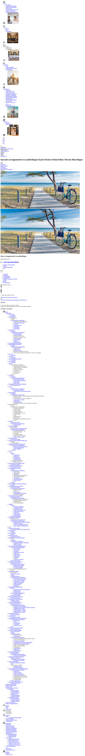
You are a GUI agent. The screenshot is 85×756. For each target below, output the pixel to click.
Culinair (5, 27)
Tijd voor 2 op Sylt (18, 625)
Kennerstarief (16, 328)
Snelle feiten (3, 164)
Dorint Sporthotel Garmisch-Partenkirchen (17, 483)
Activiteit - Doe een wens (13, 743)
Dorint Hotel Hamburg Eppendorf (15, 495)
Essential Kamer (17, 515)
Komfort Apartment (15, 699)
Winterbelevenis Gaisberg (19, 608)
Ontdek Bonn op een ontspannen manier (22, 391)
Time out (16, 340)
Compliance (5, 275)
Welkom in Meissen (18, 583)
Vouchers (5, 121)
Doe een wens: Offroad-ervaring (20, 446)
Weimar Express (17, 648)
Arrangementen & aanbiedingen (18, 320)
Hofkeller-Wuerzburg (18, 667)
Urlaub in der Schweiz (10, 102)
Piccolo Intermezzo (18, 334)
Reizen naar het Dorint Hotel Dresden (19, 428)
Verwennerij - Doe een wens (14, 742)
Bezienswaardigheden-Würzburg (18, 662)
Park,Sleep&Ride (17, 594)
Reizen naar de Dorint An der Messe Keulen (20, 529)
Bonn (9, 386)
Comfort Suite (17, 454)
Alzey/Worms (11, 314)
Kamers (12, 453)
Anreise (12, 469)
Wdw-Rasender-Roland (19, 379)
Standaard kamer (17, 459)
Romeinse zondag (17, 338)
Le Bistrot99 (8, 31)
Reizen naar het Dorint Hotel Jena (18, 519)
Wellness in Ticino (18, 543)
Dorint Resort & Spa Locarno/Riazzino (16, 537)
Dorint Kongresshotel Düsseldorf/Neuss (16, 444)
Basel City (10, 354)
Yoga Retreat (16, 671)
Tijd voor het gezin (18, 350)
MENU (2, 153)
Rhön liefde (16, 326)
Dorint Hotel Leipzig (12, 535)
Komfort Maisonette (15, 695)
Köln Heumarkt (11, 530)
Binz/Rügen (11, 375)
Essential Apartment (18, 509)
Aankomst (13, 315)
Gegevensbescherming (8, 267)
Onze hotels (8, 4)
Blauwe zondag (17, 554)
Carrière (5, 280)
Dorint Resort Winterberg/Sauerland (16, 656)
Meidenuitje (16, 474)
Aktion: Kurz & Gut (10, 91)
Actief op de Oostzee (18, 673)
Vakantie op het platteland (11, 93)
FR (4, 143)
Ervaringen (5, 64)
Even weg (16, 324)
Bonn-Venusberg (12, 392)
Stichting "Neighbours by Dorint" (10, 279)
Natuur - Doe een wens (13, 741)
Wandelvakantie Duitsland (11, 96)
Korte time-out (17, 477)
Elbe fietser (16, 551)
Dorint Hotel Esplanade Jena (14, 517)
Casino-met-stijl (17, 424)
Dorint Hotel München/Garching (15, 587)
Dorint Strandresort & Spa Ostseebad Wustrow (18, 668)
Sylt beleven (16, 624)
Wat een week (17, 620)
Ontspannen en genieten (19, 582)
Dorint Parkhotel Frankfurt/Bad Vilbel (16, 463)
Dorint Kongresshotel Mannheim (15, 561)
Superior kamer (17, 457)
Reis (12, 387)
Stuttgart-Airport (11, 615)
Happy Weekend (17, 448)
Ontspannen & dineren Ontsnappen (21, 542)
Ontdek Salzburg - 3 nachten (20, 609)
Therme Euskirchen (18, 402)
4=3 (14, 481)
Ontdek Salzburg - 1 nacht (19, 612)
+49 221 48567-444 (5, 151)
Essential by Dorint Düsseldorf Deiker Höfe (17, 440)
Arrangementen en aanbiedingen (18, 346)
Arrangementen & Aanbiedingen (18, 470)
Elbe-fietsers (16, 585)
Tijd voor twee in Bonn (19, 390)
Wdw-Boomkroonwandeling (20, 380)
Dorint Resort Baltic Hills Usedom (15, 627)
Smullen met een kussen (19, 552)
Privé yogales (16, 549)
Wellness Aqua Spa (15, 600)
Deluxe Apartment (15, 690)
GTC (4, 268)
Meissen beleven (17, 584)
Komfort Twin (14, 693)
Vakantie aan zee (9, 98)
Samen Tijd (16, 553)
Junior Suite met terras (18, 511)
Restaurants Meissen (15, 576)
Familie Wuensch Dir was (13, 739)
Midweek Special (17, 672)
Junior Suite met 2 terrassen (19, 510)
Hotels (4, 3)
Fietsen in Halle (17, 492)
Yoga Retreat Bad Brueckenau (14, 717)
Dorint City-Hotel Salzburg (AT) (15, 602)
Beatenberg (10, 356)
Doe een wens (9, 101)
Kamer (12, 588)
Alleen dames (17, 555)
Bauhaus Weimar (17, 650)
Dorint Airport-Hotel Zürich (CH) (15, 681)
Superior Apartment (15, 692)
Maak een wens (9, 124)
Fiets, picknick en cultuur (19, 436)
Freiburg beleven (17, 480)
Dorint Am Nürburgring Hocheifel (15, 596)
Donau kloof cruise (18, 333)
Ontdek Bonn (17, 400)
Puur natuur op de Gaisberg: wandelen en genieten (24, 607)
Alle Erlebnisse (9, 69)
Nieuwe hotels (9, 8)
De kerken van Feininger (19, 641)
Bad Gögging (11, 330)
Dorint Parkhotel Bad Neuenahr (15, 343)
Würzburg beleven (18, 666)
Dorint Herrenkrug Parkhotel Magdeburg (17, 546)
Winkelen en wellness (18, 566)
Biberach (10, 363)
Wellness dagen (17, 342)
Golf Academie (17, 339)
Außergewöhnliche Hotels (11, 68)
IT (3, 142)
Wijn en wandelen (17, 545)
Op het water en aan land (19, 399)
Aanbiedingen (6, 89)
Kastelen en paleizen (18, 523)
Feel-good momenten (18, 478)
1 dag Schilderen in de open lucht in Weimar (23, 642)
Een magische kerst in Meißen (20, 578)
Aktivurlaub (8, 90)
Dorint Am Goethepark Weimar (15, 630)
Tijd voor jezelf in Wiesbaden (20, 655)
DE (4, 139)
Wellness (13, 345)
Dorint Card (8, 104)
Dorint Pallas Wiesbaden (13, 651)
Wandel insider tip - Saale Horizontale (22, 522)
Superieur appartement (18, 506)
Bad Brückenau (11, 316)
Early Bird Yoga (17, 548)
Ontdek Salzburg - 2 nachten (20, 611)
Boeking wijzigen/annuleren (12, 12)
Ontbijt (7, 29)
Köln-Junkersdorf (12, 533)
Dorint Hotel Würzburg (13, 661)
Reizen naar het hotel (15, 385)
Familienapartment (15, 691)
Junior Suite (16, 456)
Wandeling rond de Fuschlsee (20, 606)
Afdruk (4, 266)
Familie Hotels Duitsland (11, 6)
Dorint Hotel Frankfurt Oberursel (15, 465)
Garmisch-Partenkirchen (13, 697)
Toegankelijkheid (6, 276)
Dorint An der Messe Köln (14, 528)
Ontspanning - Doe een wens (14, 745)
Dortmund (10, 421)
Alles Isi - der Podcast (10, 10)
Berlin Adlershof (11, 361)
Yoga (7, 66)
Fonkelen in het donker (19, 559)
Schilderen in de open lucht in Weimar (22, 643)
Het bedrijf (5, 274)
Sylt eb (15, 621)
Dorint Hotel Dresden (13, 426)
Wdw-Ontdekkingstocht (19, 447)
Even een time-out (17, 325)
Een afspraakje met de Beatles (20, 493)
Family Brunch (17, 636)
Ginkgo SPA (16, 649)
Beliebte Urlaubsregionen (11, 7)
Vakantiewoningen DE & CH (12, 9)
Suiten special (17, 382)
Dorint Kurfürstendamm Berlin (14, 358)
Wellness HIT (17, 349)
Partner (4, 281)
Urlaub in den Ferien (10, 92)
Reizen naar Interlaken (16, 516)
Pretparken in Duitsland (11, 95)
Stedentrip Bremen (12, 735)
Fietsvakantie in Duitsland (11, 97)
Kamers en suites (4, 165)
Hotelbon (8, 122)
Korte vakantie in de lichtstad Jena (21, 525)
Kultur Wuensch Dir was (13, 740)
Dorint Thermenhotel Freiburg (14, 468)
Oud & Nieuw (17, 327)
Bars (7, 30)
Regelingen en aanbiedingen (6, 169)
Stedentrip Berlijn (12, 736)
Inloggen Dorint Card (10, 105)
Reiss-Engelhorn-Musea (19, 565)
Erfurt (9, 451)
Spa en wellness (4, 168)
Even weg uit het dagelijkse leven (21, 524)
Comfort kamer (17, 458)
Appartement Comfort (18, 507)
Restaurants (3, 167)
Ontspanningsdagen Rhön (19, 322)
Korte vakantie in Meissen (19, 579)
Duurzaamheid (6, 277)
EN (4, 140)
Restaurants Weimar (15, 633)
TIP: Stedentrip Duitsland (11, 99)
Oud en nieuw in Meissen (19, 581)
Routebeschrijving (15, 653)
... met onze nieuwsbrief (11, 262)
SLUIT (2, 155)
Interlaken (10, 504)
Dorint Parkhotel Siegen (13, 613)
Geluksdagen (16, 557)
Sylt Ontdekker (17, 623)
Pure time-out (16, 381)
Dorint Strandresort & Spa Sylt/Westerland (17, 618)
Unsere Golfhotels (9, 67)
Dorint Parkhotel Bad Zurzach (14, 344)
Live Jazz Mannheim (18, 567)
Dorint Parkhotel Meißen (13, 571)
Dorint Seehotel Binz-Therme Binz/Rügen (17, 384)
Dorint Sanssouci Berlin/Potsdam (15, 599)
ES (3, 141)
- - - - (7, 103)
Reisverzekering (6, 282)
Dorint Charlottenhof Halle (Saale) (15, 486)
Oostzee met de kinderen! (19, 674)
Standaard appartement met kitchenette (22, 589)
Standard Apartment (15, 696)
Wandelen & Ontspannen (19, 660)
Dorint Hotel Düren (12, 438)
